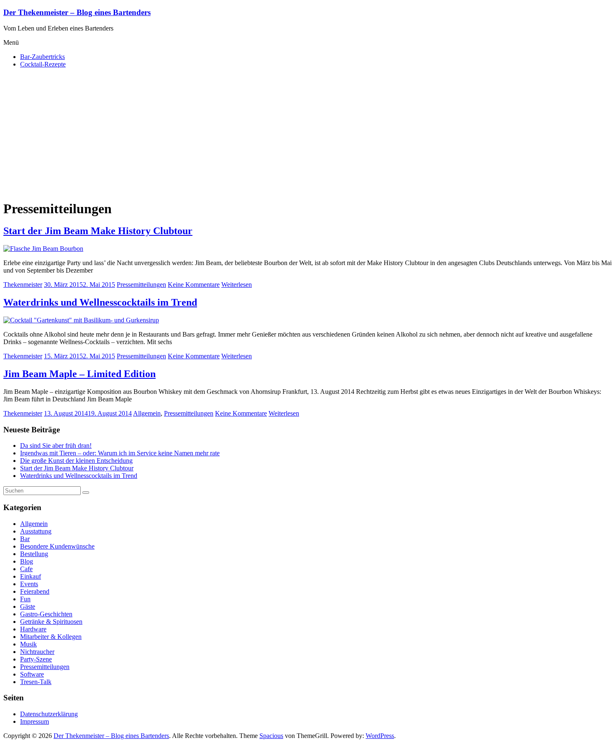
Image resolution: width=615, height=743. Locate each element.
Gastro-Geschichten (46, 614)
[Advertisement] (307, 133)
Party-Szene (36, 659)
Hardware (33, 629)
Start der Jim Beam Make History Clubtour (97, 230)
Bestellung (34, 553)
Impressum (34, 721)
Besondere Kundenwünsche (57, 546)
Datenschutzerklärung (49, 713)
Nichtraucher (37, 651)
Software (32, 674)
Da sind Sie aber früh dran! (56, 445)
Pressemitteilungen (141, 284)
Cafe (26, 568)
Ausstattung (35, 531)
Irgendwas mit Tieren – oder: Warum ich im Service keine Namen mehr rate (120, 453)
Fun (25, 599)
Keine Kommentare (194, 284)
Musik (28, 644)
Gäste (27, 606)
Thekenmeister (22, 284)
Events (29, 583)
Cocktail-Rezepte (43, 64)
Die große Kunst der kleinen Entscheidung (76, 460)
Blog (26, 561)
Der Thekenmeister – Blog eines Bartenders (77, 12)
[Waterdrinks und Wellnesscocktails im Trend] (81, 320)
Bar (25, 538)
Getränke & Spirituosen (51, 621)
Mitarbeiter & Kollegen (51, 636)
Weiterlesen (236, 284)
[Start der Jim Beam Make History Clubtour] (43, 248)
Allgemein (147, 413)
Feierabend (34, 591)
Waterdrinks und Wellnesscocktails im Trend (100, 302)
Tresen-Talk (35, 681)
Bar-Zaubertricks (42, 56)
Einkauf (30, 576)
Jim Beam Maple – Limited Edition (79, 373)
